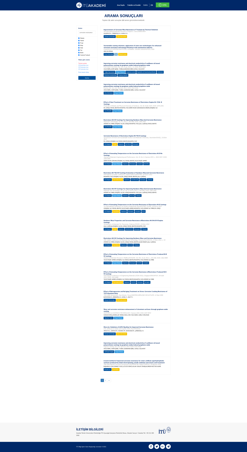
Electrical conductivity (110, 75)
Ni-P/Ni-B (128, 144)
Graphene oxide (130, 72)
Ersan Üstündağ (108, 54)
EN (152, 5)
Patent (82, 40)
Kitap (81, 45)
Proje (81, 43)
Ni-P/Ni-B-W (134, 179)
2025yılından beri (83, 67)
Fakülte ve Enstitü (134, 5)
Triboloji (150, 179)
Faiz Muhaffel (108, 111)
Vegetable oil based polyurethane (146, 72)
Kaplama (121, 144)
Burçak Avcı (107, 369)
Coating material (122, 75)
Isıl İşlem (145, 263)
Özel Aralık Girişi (83, 72)
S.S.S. (145, 5)
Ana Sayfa (121, 5)
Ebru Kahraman (108, 93)
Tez (81, 50)
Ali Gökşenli (107, 144)
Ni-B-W (132, 195)
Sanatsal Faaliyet (85, 55)
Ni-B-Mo (146, 164)
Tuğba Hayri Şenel (109, 72)
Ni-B (143, 211)
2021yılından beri (83, 69)
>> (109, 380)
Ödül (81, 48)
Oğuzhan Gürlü (108, 318)
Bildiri (81, 52)
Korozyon (135, 144)
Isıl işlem (139, 164)
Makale (82, 38)
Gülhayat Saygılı (108, 351)
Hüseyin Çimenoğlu (109, 36)
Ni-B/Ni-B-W (129, 229)
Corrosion (160, 72)
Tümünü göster (82, 63)
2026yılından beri (83, 65)
